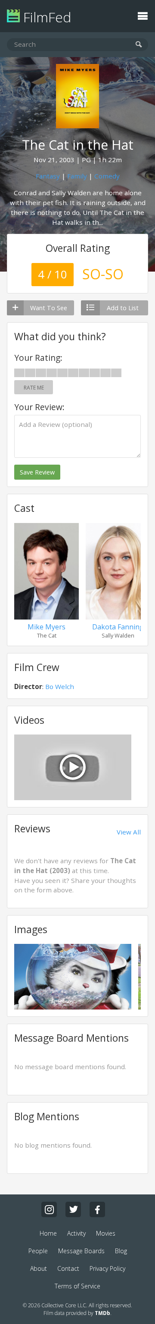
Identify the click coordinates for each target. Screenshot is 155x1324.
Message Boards (81, 1251)
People (38, 1251)
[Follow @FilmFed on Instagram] (49, 1209)
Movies (105, 1233)
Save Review (37, 472)
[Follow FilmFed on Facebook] (97, 1209)
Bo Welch (59, 686)
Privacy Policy (107, 1268)
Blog (121, 1251)
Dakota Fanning (118, 627)
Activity (76, 1233)
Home (48, 1233)
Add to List (123, 308)
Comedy (107, 176)
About (38, 1268)
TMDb (102, 1313)
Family (77, 176)
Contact (68, 1268)
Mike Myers (46, 627)
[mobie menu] (142, 15)
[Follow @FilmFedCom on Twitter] (73, 1209)
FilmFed (45, 17)
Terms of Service (77, 1286)
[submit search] (139, 45)
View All (129, 832)
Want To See (48, 308)
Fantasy (48, 176)
